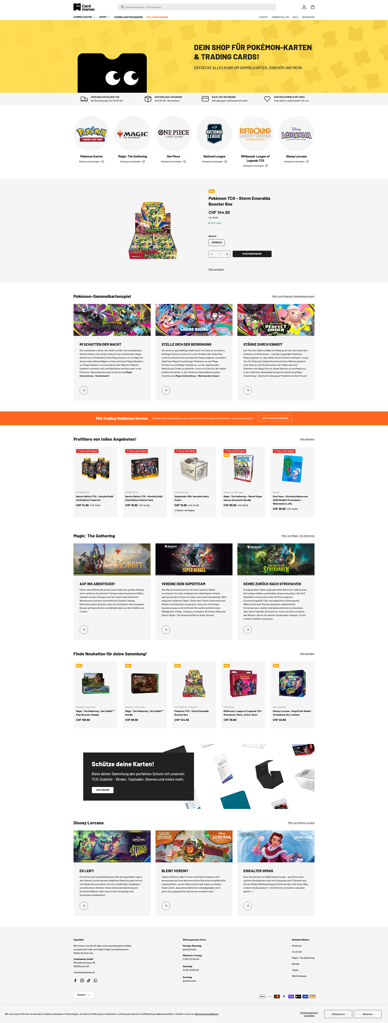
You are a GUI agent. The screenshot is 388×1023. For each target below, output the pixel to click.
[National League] (214, 134)
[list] (153, 230)
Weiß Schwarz (299, 975)
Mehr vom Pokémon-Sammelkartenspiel (293, 296)
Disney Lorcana (296, 156)
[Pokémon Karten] (91, 134)
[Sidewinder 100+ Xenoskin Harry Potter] (194, 468)
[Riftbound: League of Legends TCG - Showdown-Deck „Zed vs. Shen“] (243, 683)
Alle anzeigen (307, 438)
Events (263, 17)
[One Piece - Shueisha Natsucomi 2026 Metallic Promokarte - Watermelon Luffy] (292, 468)
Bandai (295, 963)
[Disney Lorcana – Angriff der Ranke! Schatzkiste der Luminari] (292, 683)
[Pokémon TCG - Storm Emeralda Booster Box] (194, 683)
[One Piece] (173, 134)
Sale (295, 17)
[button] (312, 7)
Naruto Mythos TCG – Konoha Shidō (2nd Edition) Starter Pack (143, 498)
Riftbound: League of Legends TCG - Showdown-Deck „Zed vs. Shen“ (243, 713)
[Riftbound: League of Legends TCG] (255, 134)
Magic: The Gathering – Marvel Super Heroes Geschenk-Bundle (243, 498)
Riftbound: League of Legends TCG (255, 158)
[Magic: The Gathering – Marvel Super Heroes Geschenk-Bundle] (243, 468)
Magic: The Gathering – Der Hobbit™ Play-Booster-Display (95, 713)
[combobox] (196, 7)
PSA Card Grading (157, 17)
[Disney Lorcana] (296, 134)
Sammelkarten (83, 16)
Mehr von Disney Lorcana (301, 822)
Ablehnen (368, 1014)
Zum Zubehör (103, 790)
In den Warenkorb (252, 253)
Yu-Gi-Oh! (297, 951)
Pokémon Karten (91, 156)
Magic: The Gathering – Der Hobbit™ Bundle (144, 713)
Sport (103, 16)
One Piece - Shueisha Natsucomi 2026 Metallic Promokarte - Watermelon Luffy (290, 500)
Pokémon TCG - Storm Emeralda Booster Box (191, 713)
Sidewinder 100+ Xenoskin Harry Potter (191, 498)
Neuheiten (308, 17)
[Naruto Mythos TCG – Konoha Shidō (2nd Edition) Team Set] (95, 468)
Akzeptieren (338, 1014)
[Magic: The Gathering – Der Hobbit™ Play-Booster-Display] (95, 683)
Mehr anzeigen (216, 269)
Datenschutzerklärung (206, 1013)
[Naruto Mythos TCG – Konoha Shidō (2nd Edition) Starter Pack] (144, 468)
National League (215, 156)
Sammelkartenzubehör (128, 17)
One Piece (173, 156)
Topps (295, 969)
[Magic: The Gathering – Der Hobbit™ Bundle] (144, 683)
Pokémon (297, 945)
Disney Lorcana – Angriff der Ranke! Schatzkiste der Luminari (292, 713)
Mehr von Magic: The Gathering (298, 535)
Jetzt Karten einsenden (275, 418)
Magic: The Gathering (132, 156)
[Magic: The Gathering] (132, 134)
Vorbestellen (280, 17)
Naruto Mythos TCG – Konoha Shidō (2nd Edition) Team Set (94, 498)
